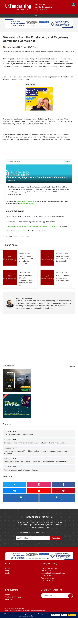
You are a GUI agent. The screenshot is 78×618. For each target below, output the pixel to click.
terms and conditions (39, 533)
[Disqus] (39, 340)
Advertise (72, 366)
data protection (26, 51)
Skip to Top (8, 610)
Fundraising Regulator (40, 51)
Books (7, 573)
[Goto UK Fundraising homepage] (38, 7)
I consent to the (33, 533)
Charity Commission (15, 51)
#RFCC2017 (58, 139)
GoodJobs (48, 308)
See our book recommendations (53, 573)
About (7, 594)
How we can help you (49, 568)
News (35, 47)
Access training (47, 576)
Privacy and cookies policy (38, 610)
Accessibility (26, 610)
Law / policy (64, 51)
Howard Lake (12, 47)
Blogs (7, 571)
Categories (38, 16)
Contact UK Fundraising (14, 597)
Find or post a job (47, 578)
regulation (71, 51)
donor (32, 51)
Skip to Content (17, 610)
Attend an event (47, 580)
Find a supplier (46, 571)
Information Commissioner (54, 51)
